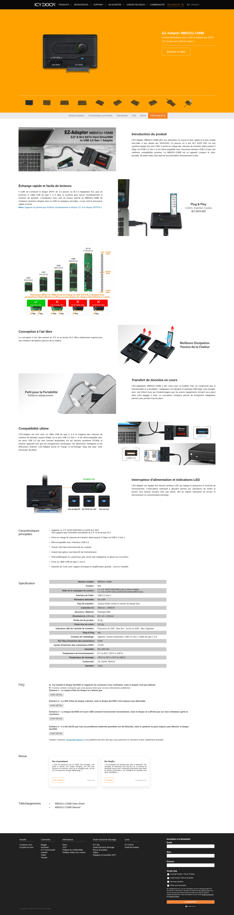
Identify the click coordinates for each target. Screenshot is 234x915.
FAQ (134, 116)
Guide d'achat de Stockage (103, 847)
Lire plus (109, 780)
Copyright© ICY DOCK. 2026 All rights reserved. (35, 909)
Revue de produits (100, 850)
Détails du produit (76, 116)
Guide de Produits (132, 847)
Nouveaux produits (176, 881)
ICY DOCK (129, 845)
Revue (143, 116)
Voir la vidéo (58, 780)
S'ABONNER (190, 902)
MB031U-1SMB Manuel (67, 807)
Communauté (157, 5)
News (65, 845)
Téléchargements (157, 116)
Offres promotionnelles (178, 885)
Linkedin (44, 852)
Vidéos (95, 852)
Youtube (44, 858)
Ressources (81, 5)
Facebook (45, 847)
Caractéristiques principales (100, 116)
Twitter (43, 855)
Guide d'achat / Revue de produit (181, 878)
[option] (70, 53)
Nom (169, 852)
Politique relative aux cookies (74, 852)
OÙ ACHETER (114, 5)
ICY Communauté (48, 850)
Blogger (44, 845)
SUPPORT (98, 5)
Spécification (122, 116)
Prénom (170, 861)
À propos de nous (27, 847)
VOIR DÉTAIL (56, 695)
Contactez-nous (136, 5)
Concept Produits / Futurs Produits (182, 874)
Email (169, 842)
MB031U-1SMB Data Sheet (70, 803)
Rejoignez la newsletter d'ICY (104, 855)
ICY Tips (96, 845)
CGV (65, 847)
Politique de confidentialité (73, 850)
